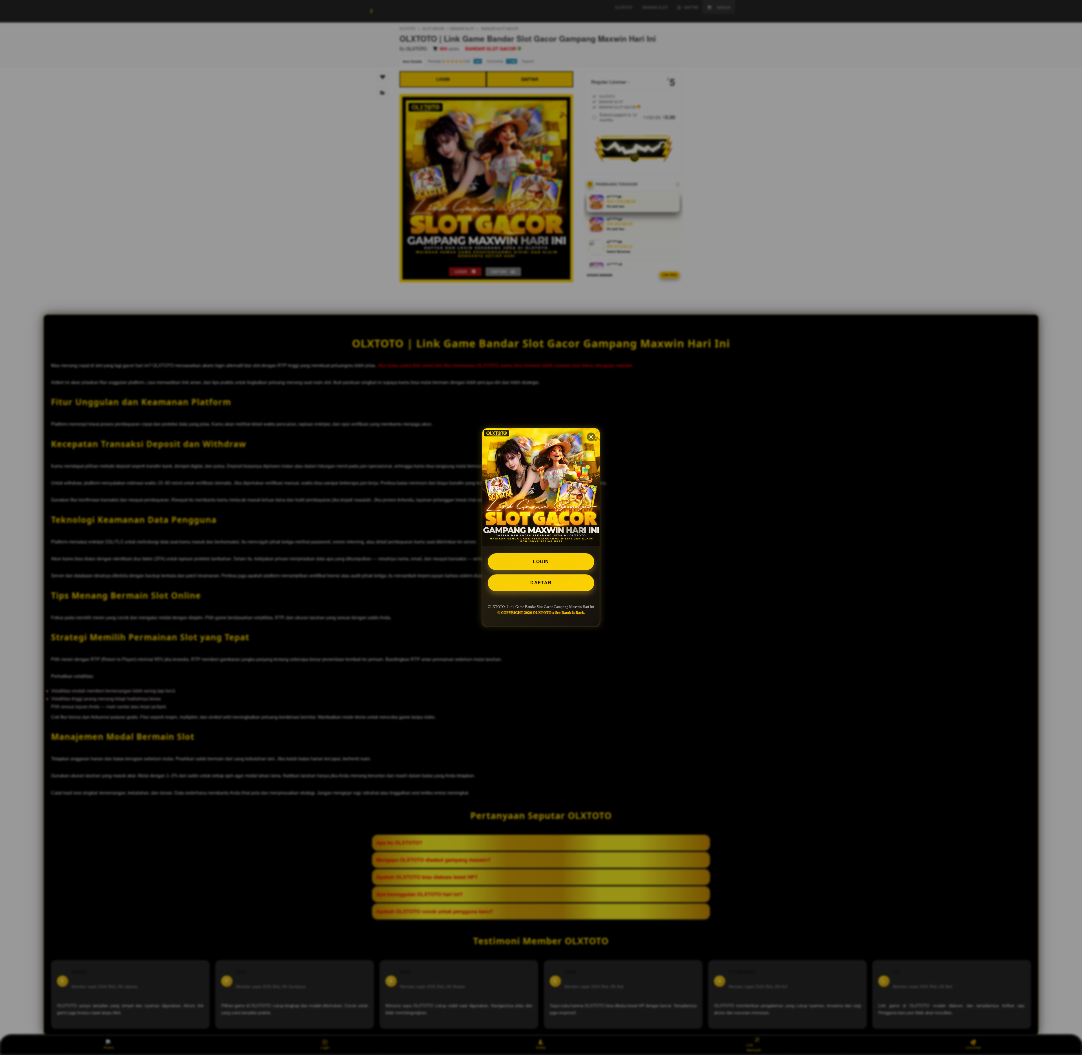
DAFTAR (541, 582)
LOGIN (541, 561)
